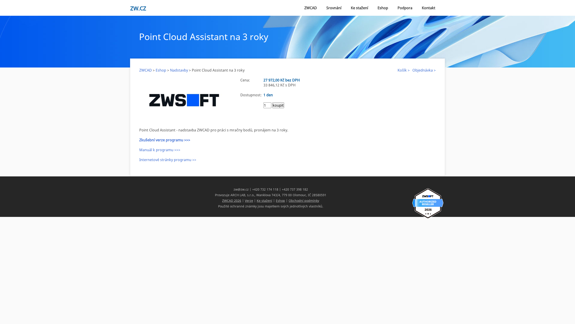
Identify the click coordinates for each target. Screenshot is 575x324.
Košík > (404, 70)
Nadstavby (179, 70)
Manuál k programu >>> (159, 149)
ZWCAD (310, 7)
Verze (249, 200)
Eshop (383, 7)
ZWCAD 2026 (231, 200)
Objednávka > (424, 70)
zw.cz (138, 8)
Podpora (405, 7)
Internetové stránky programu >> (167, 159)
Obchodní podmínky (304, 200)
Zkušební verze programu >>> (164, 139)
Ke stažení (359, 7)
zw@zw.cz (241, 189)
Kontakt (428, 7)
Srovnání (333, 7)
